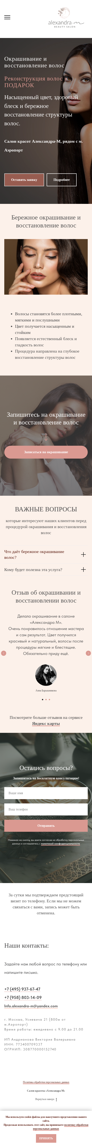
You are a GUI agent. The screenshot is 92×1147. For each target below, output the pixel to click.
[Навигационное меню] (7, 17)
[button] (24, 555)
